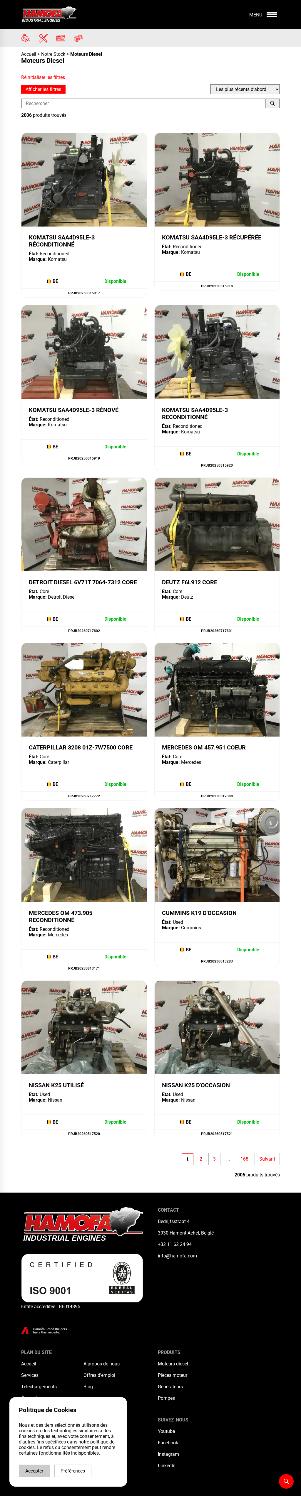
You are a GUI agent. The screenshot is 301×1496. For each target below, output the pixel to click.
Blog (88, 1386)
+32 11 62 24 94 (175, 1244)
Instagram (168, 1454)
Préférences (73, 1471)
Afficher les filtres (43, 89)
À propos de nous (101, 1364)
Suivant (267, 1159)
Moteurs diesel (173, 1364)
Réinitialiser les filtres (43, 77)
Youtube (166, 1431)
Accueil (29, 54)
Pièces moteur (172, 1375)
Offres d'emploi (99, 1375)
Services (30, 1375)
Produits (169, 1352)
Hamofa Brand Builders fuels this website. (50, 1330)
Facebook (168, 1443)
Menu (255, 15)
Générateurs (170, 1386)
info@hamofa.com (177, 1256)
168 (244, 1159)
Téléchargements (39, 1386)
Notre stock (53, 54)
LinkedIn (166, 1465)
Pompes (166, 1398)
